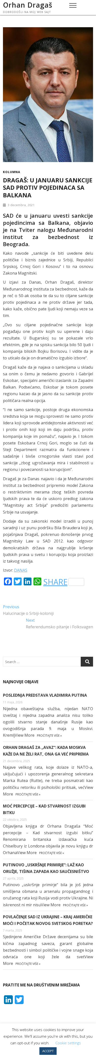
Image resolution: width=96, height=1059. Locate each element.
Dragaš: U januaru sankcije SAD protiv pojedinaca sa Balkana (47, 187)
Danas (20, 570)
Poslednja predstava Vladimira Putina (45, 695)
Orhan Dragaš (27, 5)
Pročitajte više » (49, 735)
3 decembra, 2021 (20, 205)
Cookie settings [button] (68, 1042)
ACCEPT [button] (48, 1051)
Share (55, 582)
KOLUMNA (11, 172)
